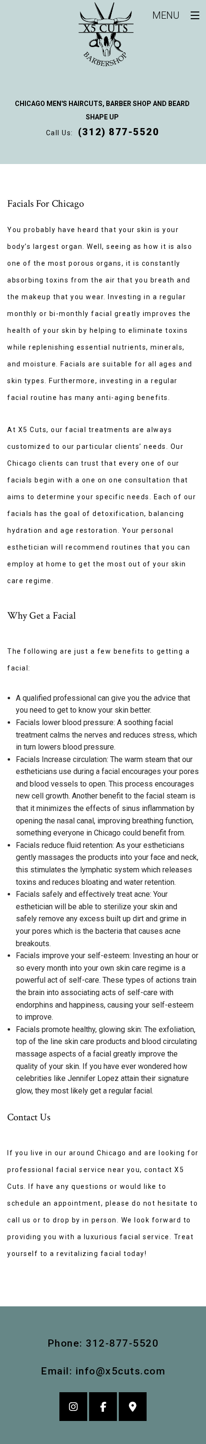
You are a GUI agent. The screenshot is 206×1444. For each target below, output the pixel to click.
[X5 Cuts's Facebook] (103, 1407)
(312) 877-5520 (118, 132)
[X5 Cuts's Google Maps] (133, 1407)
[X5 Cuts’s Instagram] (73, 1407)
